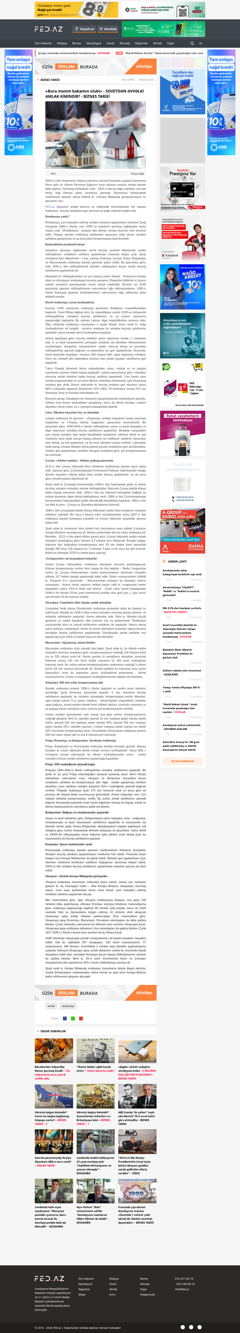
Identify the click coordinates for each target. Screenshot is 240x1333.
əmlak (51, 1006)
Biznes (76, 43)
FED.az (50, 206)
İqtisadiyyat (93, 43)
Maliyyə (62, 43)
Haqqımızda (147, 1294)
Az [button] (201, 43)
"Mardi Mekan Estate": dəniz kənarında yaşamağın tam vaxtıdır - (116, 53)
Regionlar (141, 43)
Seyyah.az (87, 29)
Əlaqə (81, 1294)
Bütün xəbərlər (182, 761)
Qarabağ (110, 29)
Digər (170, 43)
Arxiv (112, 1294)
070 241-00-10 (184, 1278)
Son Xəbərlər (43, 43)
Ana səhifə (128, 79)
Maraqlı (125, 43)
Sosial (110, 43)
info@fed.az (182, 1289)
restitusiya (68, 1006)
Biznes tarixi (147, 79)
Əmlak (157, 43)
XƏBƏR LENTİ (177, 561)
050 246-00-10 (185, 1284)
